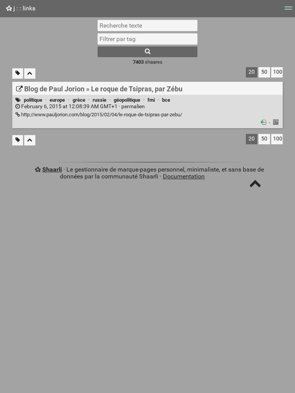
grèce (79, 100)
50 (264, 72)
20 (252, 72)
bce (166, 100)
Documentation (184, 176)
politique (33, 100)
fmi (151, 100)
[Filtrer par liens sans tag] (17, 73)
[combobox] (147, 39)
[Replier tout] (29, 73)
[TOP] (255, 185)
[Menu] (288, 10)
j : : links (23, 8)
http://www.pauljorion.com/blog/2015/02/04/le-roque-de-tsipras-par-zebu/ (101, 114)
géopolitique (127, 100)
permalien (82, 106)
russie (99, 100)
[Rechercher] (147, 51)
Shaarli (52, 169)
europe (57, 100)
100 (277, 72)
